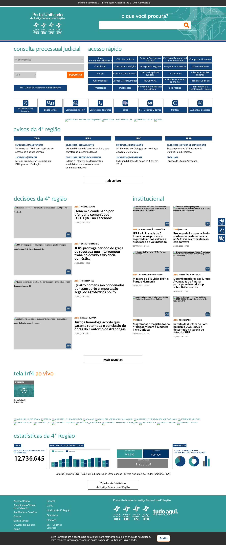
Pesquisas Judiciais (200, 81)
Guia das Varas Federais (125, 74)
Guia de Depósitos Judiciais (150, 73)
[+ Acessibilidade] (221, 238)
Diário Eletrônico (200, 66)
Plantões (51, 520)
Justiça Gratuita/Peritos (125, 81)
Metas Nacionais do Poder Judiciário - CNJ (147, 474)
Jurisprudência (100, 81)
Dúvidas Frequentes (24, 525)
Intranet (51, 501)
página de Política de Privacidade (117, 540)
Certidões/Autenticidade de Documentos (175, 59)
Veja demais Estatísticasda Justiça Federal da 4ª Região (113, 485)
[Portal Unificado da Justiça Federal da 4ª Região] (47, 23)
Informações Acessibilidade (116, 3)
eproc (17, 529)
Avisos (17, 516)
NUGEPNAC (150, 81)
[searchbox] (145, 25)
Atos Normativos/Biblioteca (100, 59)
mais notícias (113, 360)
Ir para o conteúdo (88, 3)
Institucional (175, 74)
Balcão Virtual (21, 521)
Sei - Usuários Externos (54, 526)
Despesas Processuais (175, 66)
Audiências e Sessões (25, 512)
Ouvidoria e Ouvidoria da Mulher (175, 81)
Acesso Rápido (22, 501)
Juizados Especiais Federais (200, 73)
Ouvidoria (52, 515)
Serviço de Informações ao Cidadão (150, 88)
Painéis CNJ (72, 474)
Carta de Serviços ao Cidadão (150, 59)
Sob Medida (175, 88)
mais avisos (113, 180)
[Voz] (221, 230)
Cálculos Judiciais (125, 59)
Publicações (125, 88)
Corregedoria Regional (150, 66)
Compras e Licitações (200, 59)
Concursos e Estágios (125, 66)
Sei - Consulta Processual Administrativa (40, 88)
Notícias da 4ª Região (58, 510)
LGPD (50, 506)
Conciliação (100, 66)
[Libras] (221, 221)
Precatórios (100, 88)
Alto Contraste (141, 3)
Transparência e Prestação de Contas (200, 88)
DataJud (59, 474)
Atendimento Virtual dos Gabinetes (24, 506)
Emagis (100, 74)
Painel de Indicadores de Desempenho (101, 474)
